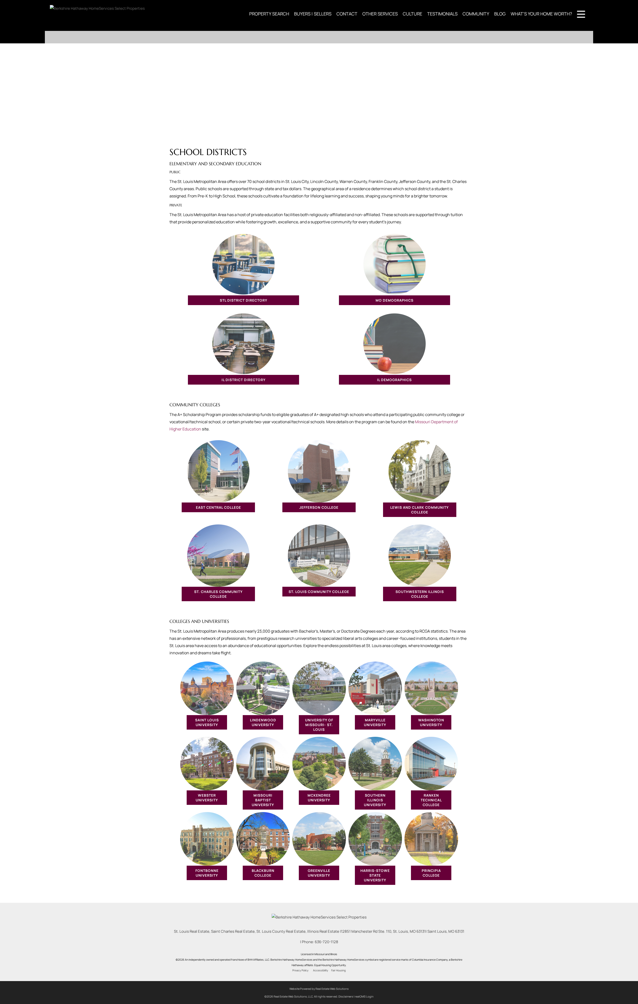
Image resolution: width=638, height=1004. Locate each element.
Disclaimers (345, 996)
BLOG (500, 14)
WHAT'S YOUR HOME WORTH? (541, 14)
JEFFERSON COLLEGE (318, 507)
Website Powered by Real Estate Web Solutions (319, 989)
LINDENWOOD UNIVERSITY (263, 722)
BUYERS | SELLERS (312, 14)
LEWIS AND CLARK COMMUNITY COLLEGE (419, 509)
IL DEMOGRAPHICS (394, 379)
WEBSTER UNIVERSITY (207, 797)
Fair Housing (338, 970)
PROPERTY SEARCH (269, 14)
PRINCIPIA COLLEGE (431, 873)
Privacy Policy (300, 970)
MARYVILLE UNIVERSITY (375, 722)
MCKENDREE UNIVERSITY (319, 797)
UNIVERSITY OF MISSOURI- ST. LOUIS (319, 725)
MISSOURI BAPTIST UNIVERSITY (263, 800)
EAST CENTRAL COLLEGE (218, 507)
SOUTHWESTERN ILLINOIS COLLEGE (420, 594)
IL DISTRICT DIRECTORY (244, 379)
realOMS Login (364, 996)
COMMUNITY (476, 14)
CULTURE (412, 14)
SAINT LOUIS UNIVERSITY (207, 722)
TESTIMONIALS (442, 14)
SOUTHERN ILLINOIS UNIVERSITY (375, 800)
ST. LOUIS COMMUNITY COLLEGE (319, 591)
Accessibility (320, 970)
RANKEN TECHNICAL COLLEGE (431, 800)
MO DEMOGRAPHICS (394, 300)
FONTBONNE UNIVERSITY (207, 873)
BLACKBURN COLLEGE (263, 873)
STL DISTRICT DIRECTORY (243, 300)
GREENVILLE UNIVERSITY (319, 873)
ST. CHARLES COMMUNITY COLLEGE (218, 594)
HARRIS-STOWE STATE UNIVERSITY (375, 875)
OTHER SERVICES (380, 14)
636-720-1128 (326, 941)
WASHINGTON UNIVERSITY (431, 722)
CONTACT (346, 14)
